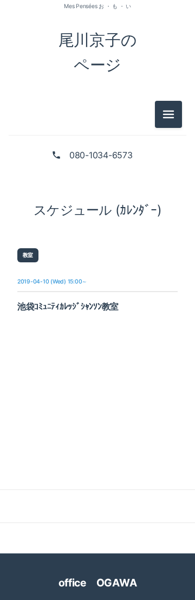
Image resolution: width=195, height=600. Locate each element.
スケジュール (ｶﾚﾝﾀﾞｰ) (97, 210)
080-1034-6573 (101, 155)
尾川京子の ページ (97, 52)
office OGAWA (104, 582)
